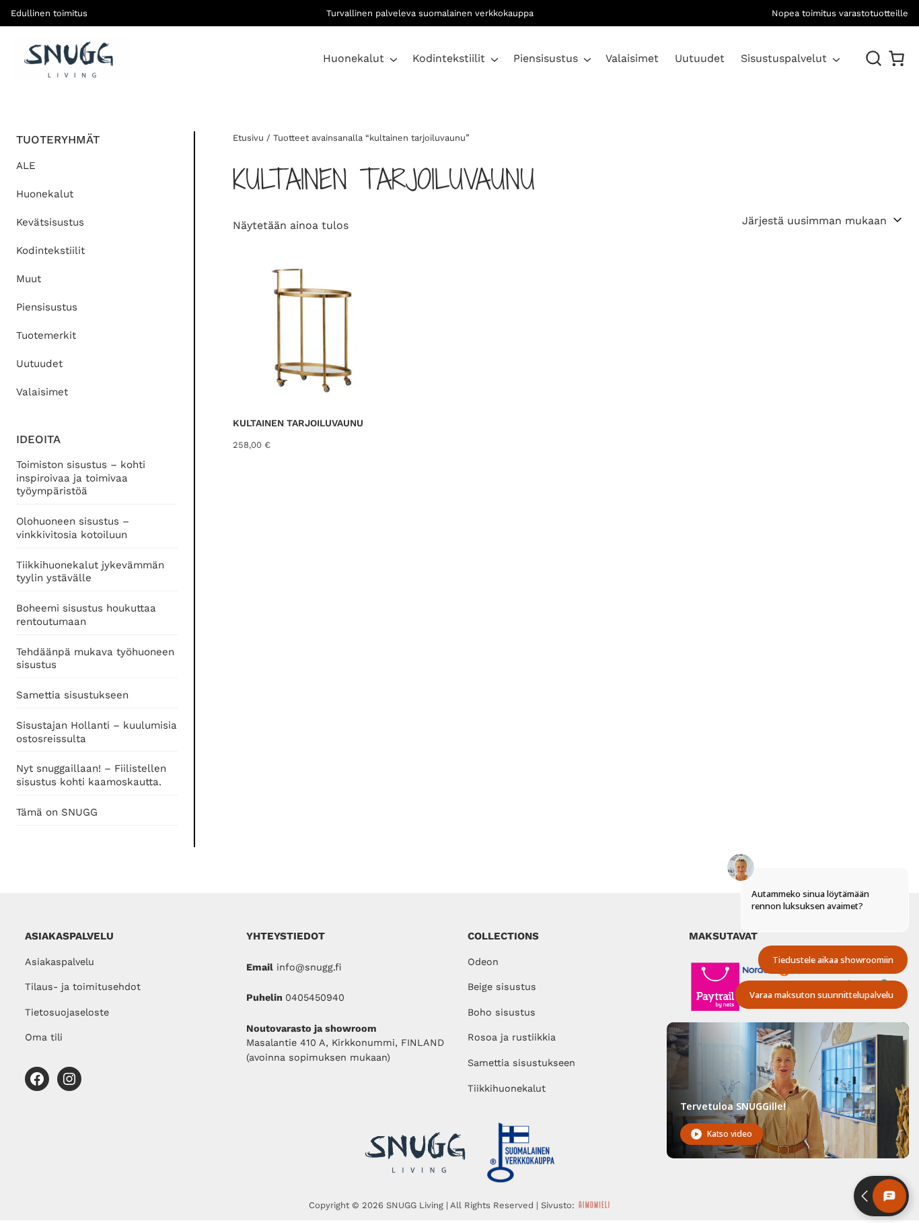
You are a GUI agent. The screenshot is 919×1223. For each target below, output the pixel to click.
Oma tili (44, 1037)
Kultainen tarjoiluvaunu (298, 423)
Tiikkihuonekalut (507, 1088)
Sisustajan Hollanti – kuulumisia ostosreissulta (96, 732)
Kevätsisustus (50, 222)
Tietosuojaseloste (67, 1012)
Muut (28, 279)
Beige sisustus (502, 987)
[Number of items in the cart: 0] (896, 58)
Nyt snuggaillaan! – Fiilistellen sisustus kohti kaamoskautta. (91, 775)
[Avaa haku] (873, 58)
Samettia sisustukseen (72, 695)
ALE (26, 166)
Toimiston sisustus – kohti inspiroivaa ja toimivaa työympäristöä (80, 478)
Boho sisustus (502, 1012)
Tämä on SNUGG (57, 812)
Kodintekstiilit (448, 58)
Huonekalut (353, 58)
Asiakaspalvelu (59, 962)
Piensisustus (545, 58)
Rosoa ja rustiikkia (512, 1037)
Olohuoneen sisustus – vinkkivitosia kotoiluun (72, 528)
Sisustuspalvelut (784, 58)
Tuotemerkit (46, 335)
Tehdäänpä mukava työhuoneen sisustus (95, 658)
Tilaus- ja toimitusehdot (83, 987)
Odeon (483, 962)
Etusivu (248, 138)
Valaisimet (42, 392)
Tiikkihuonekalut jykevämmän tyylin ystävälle (90, 572)
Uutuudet (39, 364)
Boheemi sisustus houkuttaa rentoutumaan (86, 615)
